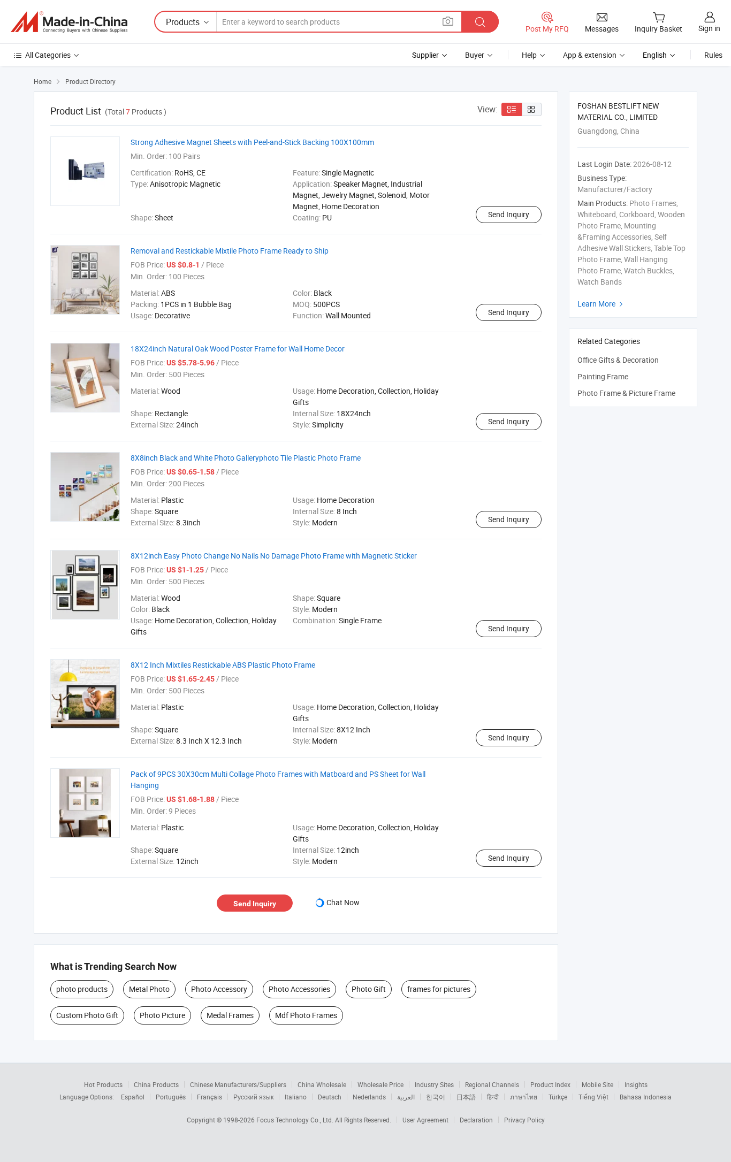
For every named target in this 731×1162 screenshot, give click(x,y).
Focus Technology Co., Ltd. (295, 1119)
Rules (713, 55)
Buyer (474, 55)
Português (171, 1096)
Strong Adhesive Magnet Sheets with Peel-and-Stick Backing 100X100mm (252, 142)
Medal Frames (230, 1015)
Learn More (601, 304)
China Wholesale (322, 1084)
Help (529, 55)
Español (132, 1096)
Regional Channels (492, 1084)
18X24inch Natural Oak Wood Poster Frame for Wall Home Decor (238, 348)
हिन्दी (493, 1096)
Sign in (709, 28)
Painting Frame (602, 376)
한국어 (435, 1096)
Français (209, 1096)
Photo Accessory (219, 989)
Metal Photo (149, 989)
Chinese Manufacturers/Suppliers (238, 1084)
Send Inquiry (508, 214)
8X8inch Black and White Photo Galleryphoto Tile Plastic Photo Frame (246, 458)
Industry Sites (434, 1084)
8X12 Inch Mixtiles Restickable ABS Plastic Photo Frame (223, 665)
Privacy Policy (524, 1119)
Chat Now (343, 902)
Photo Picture (162, 1015)
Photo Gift (369, 989)
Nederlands (369, 1096)
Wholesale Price (380, 1084)
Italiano (296, 1096)
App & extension (589, 55)
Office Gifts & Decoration (618, 360)
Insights (636, 1084)
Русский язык (253, 1096)
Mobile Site (597, 1084)
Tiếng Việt (593, 1096)
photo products (82, 989)
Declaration (476, 1119)
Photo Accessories (299, 989)
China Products (156, 1084)
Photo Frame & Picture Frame (626, 393)
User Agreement (425, 1119)
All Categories (48, 55)
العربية (406, 1096)
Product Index (550, 1084)
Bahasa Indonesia (646, 1096)
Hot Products (103, 1084)
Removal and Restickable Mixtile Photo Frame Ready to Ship (230, 251)
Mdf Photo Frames (306, 1015)
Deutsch (329, 1096)
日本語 (466, 1096)
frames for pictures (438, 989)
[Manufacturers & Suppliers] (69, 22)
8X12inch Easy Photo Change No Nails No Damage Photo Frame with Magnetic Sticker (274, 556)
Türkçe (558, 1096)
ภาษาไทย (523, 1096)
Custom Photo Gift (87, 1015)
